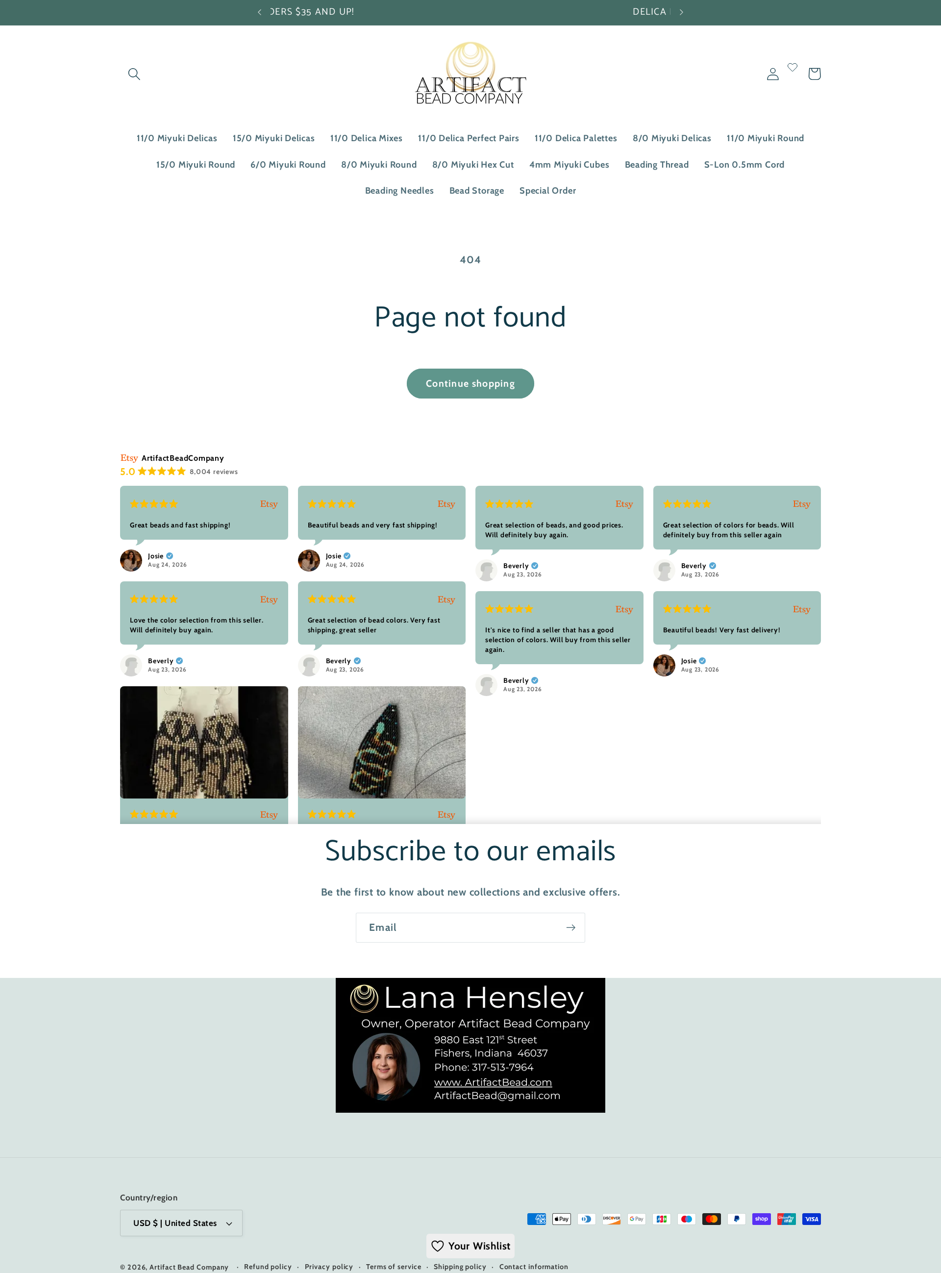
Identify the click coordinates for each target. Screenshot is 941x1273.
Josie (156, 555)
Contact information (534, 1266)
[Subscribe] (571, 928)
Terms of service (393, 1266)
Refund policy (268, 1266)
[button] (134, 74)
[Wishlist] (792, 74)
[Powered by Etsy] (269, 504)
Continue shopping (470, 383)
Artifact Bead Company (189, 1267)
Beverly (516, 565)
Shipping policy (460, 1266)
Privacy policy (329, 1266)
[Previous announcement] (260, 12)
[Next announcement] (681, 12)
